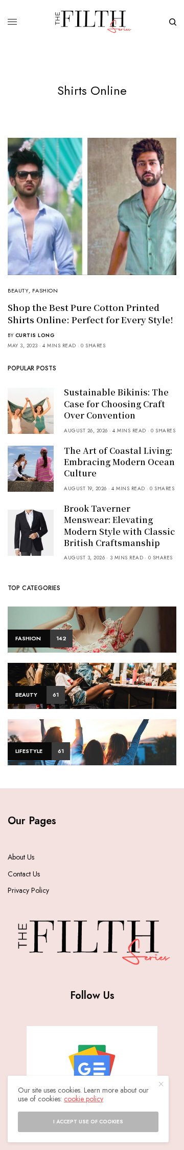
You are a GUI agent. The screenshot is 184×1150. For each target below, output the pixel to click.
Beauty (18, 290)
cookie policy (83, 1099)
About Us (21, 857)
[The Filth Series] (92, 21)
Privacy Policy (28, 890)
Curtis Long (35, 335)
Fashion (45, 290)
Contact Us (24, 874)
